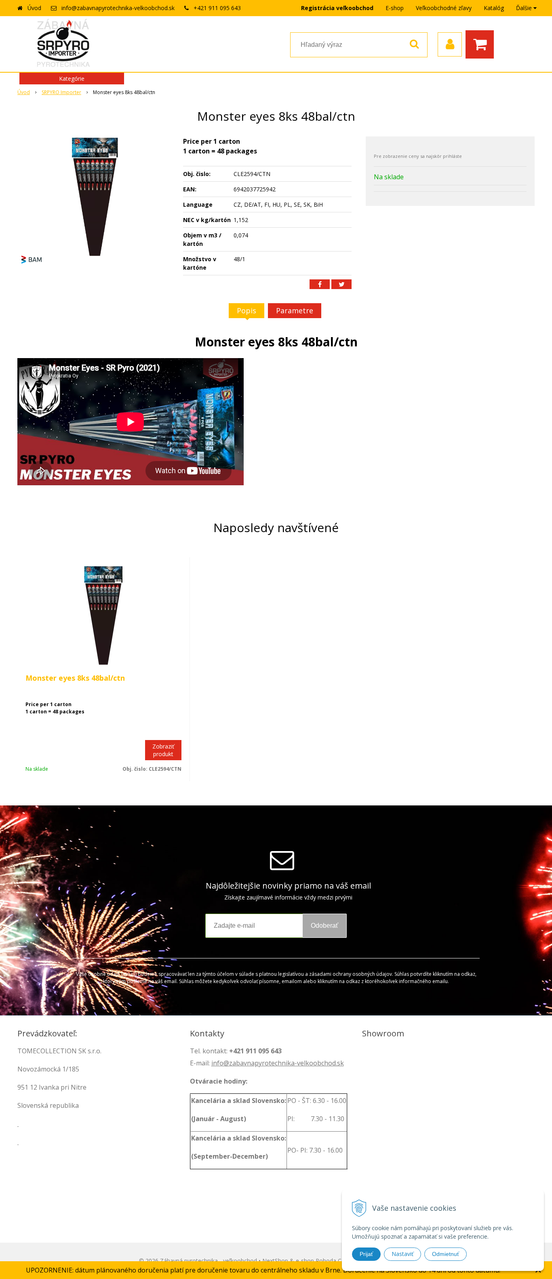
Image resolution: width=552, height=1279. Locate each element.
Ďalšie (524, 8)
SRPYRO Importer (61, 92)
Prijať (366, 1254)
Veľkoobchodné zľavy (444, 8)
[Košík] (482, 44)
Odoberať (324, 925)
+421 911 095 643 (217, 8)
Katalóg (494, 8)
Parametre (294, 310)
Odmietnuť (445, 1254)
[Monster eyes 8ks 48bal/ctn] (95, 197)
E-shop (395, 8)
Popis (246, 310)
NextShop (275, 1260)
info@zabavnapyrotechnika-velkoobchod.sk (118, 8)
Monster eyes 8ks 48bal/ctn (75, 678)
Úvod (34, 8)
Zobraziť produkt (163, 750)
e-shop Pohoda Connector (330, 1260)
